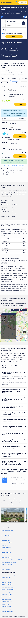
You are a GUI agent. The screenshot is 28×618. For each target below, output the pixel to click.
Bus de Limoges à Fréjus (6, 595)
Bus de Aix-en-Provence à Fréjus (8, 576)
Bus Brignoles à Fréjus (6, 578)
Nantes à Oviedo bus (6, 553)
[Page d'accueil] (7, 2)
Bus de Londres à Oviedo (7, 544)
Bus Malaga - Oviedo (6, 549)
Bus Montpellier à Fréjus (6, 603)
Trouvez (20, 104)
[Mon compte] (16, 2)
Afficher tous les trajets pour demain (14, 165)
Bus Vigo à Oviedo (5, 571)
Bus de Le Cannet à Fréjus (7, 588)
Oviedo (16, 311)
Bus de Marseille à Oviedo (7, 551)
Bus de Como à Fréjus (6, 583)
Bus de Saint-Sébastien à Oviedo (8, 563)
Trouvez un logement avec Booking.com (13, 33)
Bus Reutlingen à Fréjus (6, 610)
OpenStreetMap (20, 342)
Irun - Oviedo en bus (6, 536)
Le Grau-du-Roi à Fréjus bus (7, 591)
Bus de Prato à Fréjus (6, 608)
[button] (24, 332)
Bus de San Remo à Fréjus (7, 612)
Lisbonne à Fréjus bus (6, 598)
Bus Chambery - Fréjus (6, 581)
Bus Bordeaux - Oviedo (6, 534)
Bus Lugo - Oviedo (5, 546)
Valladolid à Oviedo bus (6, 568)
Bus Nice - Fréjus (5, 605)
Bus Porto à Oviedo (5, 556)
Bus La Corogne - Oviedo (6, 539)
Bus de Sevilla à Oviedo (6, 566)
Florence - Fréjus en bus (6, 586)
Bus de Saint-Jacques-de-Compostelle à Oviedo (11, 561)
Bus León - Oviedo (5, 541)
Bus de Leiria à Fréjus (6, 593)
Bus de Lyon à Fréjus (6, 600)
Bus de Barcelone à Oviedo (7, 532)
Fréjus (24, 311)
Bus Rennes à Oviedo (6, 558)
